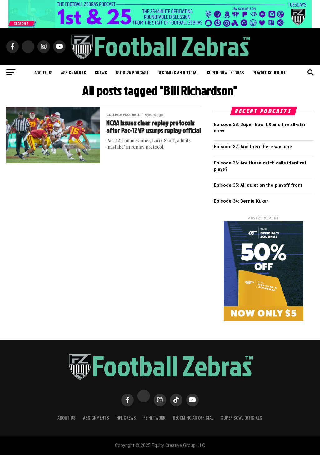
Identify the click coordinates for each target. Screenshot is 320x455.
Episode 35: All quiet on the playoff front (258, 185)
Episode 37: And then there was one (253, 146)
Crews (101, 72)
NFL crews (126, 417)
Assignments (73, 72)
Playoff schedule (269, 72)
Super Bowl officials (241, 417)
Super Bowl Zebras (225, 72)
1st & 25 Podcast (132, 72)
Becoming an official (178, 72)
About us (43, 72)
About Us (67, 417)
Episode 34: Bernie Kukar (241, 201)
